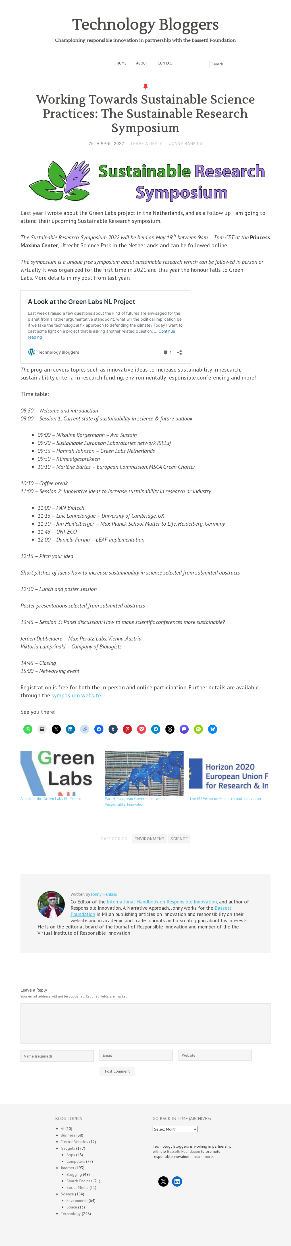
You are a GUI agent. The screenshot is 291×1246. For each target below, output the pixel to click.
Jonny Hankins (186, 143)
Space (71, 1207)
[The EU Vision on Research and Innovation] (228, 773)
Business (68, 1135)
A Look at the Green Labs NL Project (51, 798)
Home (121, 63)
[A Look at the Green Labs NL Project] (59, 773)
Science (179, 839)
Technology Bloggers (145, 24)
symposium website (76, 695)
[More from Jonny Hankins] (51, 916)
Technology (71, 1213)
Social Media (77, 1187)
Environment (150, 839)
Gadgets (68, 1148)
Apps (70, 1154)
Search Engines (79, 1180)
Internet (67, 1167)
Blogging (74, 1174)
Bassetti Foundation (183, 1151)
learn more (203, 1156)
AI (62, 1128)
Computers (75, 1161)
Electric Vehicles (74, 1141)
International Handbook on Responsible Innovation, (162, 901)
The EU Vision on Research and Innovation (225, 798)
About (142, 63)
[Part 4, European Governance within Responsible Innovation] (144, 773)
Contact (166, 63)
